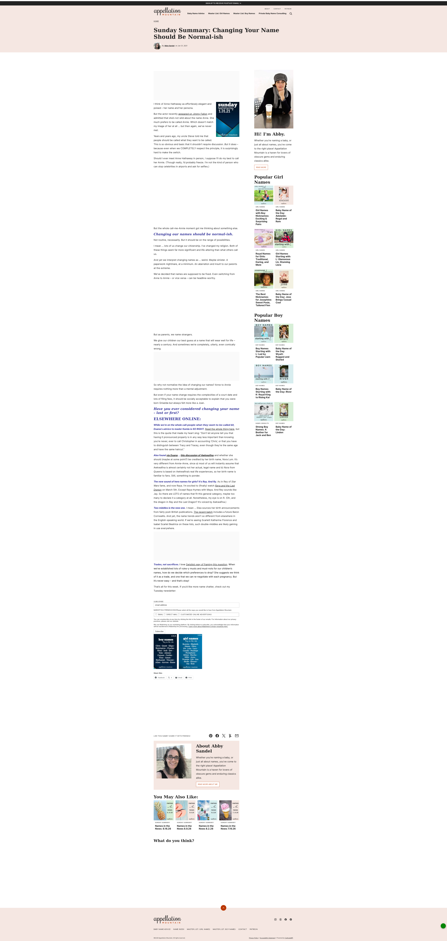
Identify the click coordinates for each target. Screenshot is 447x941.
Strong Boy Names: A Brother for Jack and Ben (263, 431)
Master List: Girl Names (219, 13)
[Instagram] (275, 919)
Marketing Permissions (165, 610)
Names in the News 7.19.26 (228, 827)
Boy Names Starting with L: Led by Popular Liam (263, 352)
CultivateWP (289, 938)
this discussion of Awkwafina (197, 455)
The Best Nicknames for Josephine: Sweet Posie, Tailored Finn (264, 300)
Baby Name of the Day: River (284, 390)
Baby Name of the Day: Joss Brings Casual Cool (284, 298)
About (267, 9)
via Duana (172, 455)
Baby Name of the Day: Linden (284, 429)
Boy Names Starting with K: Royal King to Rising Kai (263, 393)
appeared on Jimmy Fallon (192, 114)
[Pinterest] (290, 919)
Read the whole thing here (219, 429)
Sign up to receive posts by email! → (223, 3)
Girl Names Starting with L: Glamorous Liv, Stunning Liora (283, 259)
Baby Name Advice (196, 13)
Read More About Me (208, 784)
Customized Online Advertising (196, 614)
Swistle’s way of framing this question (206, 564)
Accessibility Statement (267, 938)
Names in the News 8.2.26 (206, 827)
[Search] (290, 13)
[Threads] (280, 919)
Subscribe (158, 602)
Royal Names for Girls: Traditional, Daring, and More (263, 259)
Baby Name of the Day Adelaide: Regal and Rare (284, 216)
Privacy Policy (253, 938)
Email (161, 614)
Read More (261, 167)
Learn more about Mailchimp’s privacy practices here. (208, 626)
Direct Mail (172, 614)
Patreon (288, 9)
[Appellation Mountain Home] (168, 11)
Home (156, 21)
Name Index (178, 929)
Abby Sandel (169, 46)
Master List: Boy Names (244, 13)
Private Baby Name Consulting (272, 13)
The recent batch (203, 512)
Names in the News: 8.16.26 (163, 827)
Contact (277, 9)
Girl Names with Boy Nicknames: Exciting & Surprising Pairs (262, 217)
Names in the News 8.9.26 (184, 827)
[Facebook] (285, 919)
